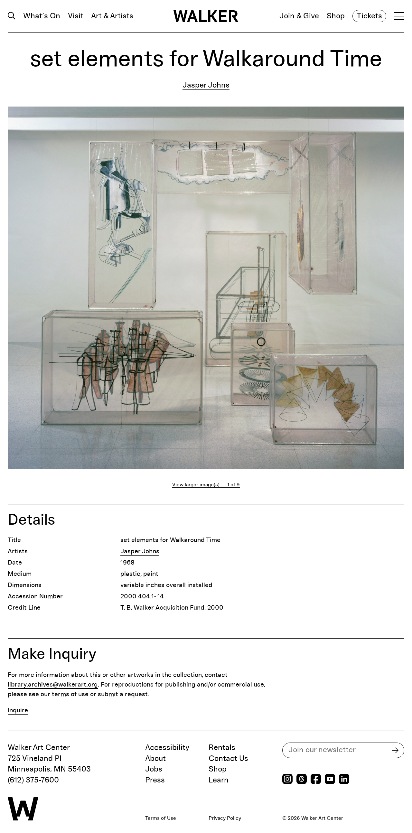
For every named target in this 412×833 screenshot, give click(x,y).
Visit (75, 16)
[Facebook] (316, 780)
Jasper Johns (206, 85)
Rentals (222, 748)
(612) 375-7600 (33, 780)
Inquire (18, 710)
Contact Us (228, 759)
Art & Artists (112, 16)
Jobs (153, 769)
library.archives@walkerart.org (53, 684)
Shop (336, 16)
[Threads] (301, 780)
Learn (219, 780)
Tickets (369, 16)
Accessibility (167, 748)
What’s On (41, 16)
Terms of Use (160, 818)
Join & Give (299, 16)
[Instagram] (287, 780)
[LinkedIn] (344, 780)
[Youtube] (330, 780)
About (155, 759)
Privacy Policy (225, 818)
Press (155, 780)
